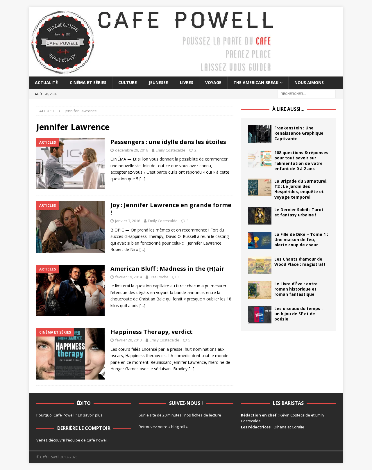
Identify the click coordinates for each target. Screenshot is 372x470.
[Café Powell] (152, 73)
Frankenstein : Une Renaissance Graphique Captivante (298, 133)
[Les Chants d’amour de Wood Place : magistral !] (259, 265)
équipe (74, 440)
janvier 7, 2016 (127, 220)
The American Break (255, 82)
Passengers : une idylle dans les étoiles (168, 142)
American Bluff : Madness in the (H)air (167, 269)
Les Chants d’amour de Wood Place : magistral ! (299, 261)
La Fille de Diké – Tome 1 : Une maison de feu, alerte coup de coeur (301, 240)
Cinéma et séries (88, 82)
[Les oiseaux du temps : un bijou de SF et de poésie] (259, 314)
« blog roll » (178, 426)
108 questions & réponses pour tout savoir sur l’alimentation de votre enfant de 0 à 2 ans (301, 160)
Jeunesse (158, 82)
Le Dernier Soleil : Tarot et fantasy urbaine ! (298, 212)
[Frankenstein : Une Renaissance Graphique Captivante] (259, 134)
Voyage (213, 82)
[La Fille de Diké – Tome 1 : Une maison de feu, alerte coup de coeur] (259, 240)
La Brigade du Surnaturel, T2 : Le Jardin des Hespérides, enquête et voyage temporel (301, 189)
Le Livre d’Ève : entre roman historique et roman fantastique (296, 289)
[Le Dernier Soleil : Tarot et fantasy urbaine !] (259, 216)
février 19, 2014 (128, 276)
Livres (186, 82)
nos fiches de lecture (202, 415)
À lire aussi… (288, 109)
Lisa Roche (159, 276)
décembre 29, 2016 (131, 150)
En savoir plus (90, 415)
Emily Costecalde (170, 150)
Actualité (46, 82)
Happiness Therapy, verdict (151, 332)
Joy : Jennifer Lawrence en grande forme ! (170, 208)
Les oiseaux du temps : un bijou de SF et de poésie (298, 314)
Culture (127, 82)
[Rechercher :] (307, 93)
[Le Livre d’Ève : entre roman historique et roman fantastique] (259, 290)
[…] (142, 178)
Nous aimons (309, 82)
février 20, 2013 (128, 340)
